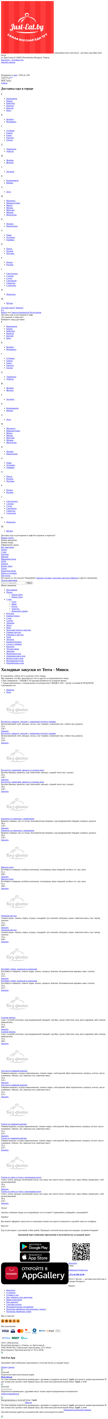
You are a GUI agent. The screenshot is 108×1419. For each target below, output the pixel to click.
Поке (8, 628)
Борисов (10, 106)
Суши (9, 599)
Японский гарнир (20, 611)
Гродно (9, 140)
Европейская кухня (15, 663)
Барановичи (11, 98)
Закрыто (19, 308)
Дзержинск (11, 149)
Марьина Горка (13, 203)
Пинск (9, 249)
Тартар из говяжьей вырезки (14, 1124)
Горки (9, 135)
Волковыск (11, 122)
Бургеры (10, 613)
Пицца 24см (17, 594)
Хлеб (8, 637)
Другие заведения (9, 580)
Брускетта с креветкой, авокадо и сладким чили (22, 770)
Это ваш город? (8, 308)
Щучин (9, 303)
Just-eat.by (72, 1263)
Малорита (10, 201)
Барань (9, 101)
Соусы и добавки (14, 644)
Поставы (10, 253)
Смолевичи (11, 281)
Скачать (10, 1367)
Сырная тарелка (8, 1017)
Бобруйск (10, 103)
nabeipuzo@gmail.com (78, 1270)
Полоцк (9, 251)
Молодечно (11, 215)
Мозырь (9, 212)
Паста (9, 625)
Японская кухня (13, 654)
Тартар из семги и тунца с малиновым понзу (21, 1177)
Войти (4, 312)
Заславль (10, 171)
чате (15, 75)
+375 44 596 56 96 (76, 1274)
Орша (8, 235)
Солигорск (11, 285)
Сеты (14, 602)
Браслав (9, 108)
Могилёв (10, 210)
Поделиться (6, 1377)
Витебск (10, 119)
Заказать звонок (8, 62)
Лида (8, 192)
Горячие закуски (13, 632)
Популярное (11, 590)
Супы (8, 618)
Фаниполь (11, 294)
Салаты (9, 620)
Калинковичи (12, 180)
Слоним (10, 276)
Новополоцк (12, 226)
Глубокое (10, 130)
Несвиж (9, 224)
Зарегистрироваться (20, 312)
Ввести (28, 1402)
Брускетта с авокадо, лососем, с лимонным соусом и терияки (28, 721)
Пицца (9, 592)
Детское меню (12, 649)
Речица (9, 262)
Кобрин (9, 183)
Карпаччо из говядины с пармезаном (17, 819)
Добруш (10, 151)
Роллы (14, 606)
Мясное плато (7, 867)
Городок (10, 138)
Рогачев (9, 265)
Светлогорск (12, 273)
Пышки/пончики (14, 642)
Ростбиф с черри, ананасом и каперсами (19, 969)
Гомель (9, 133)
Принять (67, 1410)
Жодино (10, 162)
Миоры (9, 208)
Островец (10, 237)
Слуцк (9, 278)
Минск (9, 205)
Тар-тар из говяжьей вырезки (14, 1071)
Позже (4, 1367)
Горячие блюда (13, 616)
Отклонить (76, 1410)
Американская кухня (15, 656)
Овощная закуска (9, 916)
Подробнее (86, 1410)
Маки (14, 604)
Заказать (5, 731)
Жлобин (10, 160)
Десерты (10, 639)
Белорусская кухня (14, 658)
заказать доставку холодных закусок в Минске (57, 578)
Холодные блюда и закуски (18, 630)
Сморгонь (10, 283)
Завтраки (10, 651)
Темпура (15, 609)
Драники (10, 623)
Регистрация (35, 312)
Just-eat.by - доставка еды (12, 60)
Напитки (10, 646)
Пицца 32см (17, 597)
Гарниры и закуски (15, 635)
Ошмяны (10, 240)
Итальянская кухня (14, 661)
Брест (8, 110)
